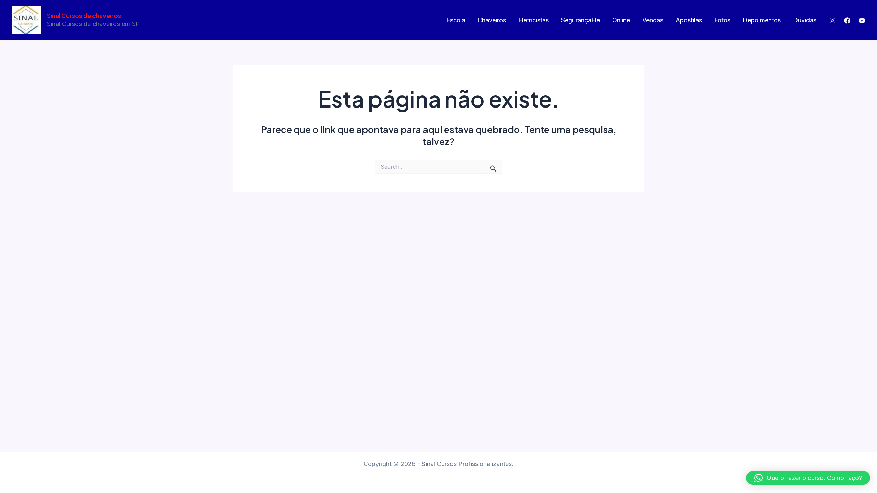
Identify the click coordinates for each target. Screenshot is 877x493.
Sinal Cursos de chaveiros (84, 16)
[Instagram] (832, 20)
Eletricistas (533, 20)
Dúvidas (804, 20)
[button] (808, 478)
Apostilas (689, 20)
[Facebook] (847, 20)
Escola (455, 20)
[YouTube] (862, 20)
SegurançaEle (580, 20)
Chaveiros (492, 20)
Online (621, 20)
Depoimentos (762, 20)
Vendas (652, 20)
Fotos (722, 20)
